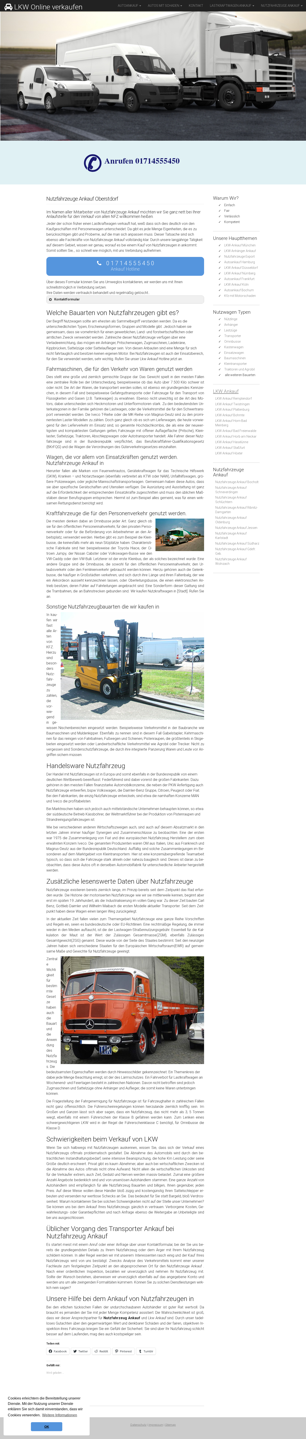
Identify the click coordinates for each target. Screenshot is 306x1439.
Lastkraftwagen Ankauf (231, 5)
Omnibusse (232, 341)
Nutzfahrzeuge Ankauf (280, 5)
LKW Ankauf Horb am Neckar (235, 436)
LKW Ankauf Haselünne (231, 442)
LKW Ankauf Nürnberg (239, 273)
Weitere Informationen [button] (59, 1415)
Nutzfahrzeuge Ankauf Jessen (236, 528)
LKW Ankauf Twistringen (232, 404)
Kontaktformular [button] (67, 299)
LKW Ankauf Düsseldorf (241, 267)
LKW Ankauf (226, 391)
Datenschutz (138, 1424)
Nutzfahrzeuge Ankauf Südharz (237, 543)
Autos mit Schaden (164, 5)
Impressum (156, 1424)
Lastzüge (230, 330)
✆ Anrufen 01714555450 (142, 160)
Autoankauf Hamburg (239, 262)
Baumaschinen (235, 358)
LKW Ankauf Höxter (229, 453)
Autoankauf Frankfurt (239, 279)
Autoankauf (128, 5)
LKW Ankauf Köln (236, 284)
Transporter (232, 336)
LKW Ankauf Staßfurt (230, 447)
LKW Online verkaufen (48, 7)
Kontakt (196, 5)
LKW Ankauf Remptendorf (233, 398)
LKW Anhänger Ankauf (240, 251)
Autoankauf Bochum (239, 290)
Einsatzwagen (234, 353)
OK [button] (46, 1426)
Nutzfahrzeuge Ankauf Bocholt (237, 482)
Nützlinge (230, 319)
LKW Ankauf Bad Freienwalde (235, 431)
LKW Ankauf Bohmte (229, 415)
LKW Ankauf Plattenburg (232, 409)
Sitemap (170, 1424)
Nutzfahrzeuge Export (239, 256)
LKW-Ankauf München (240, 245)
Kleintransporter (235, 364)
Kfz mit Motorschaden (240, 296)
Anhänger (231, 324)
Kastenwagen (234, 347)
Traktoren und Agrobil (239, 369)
